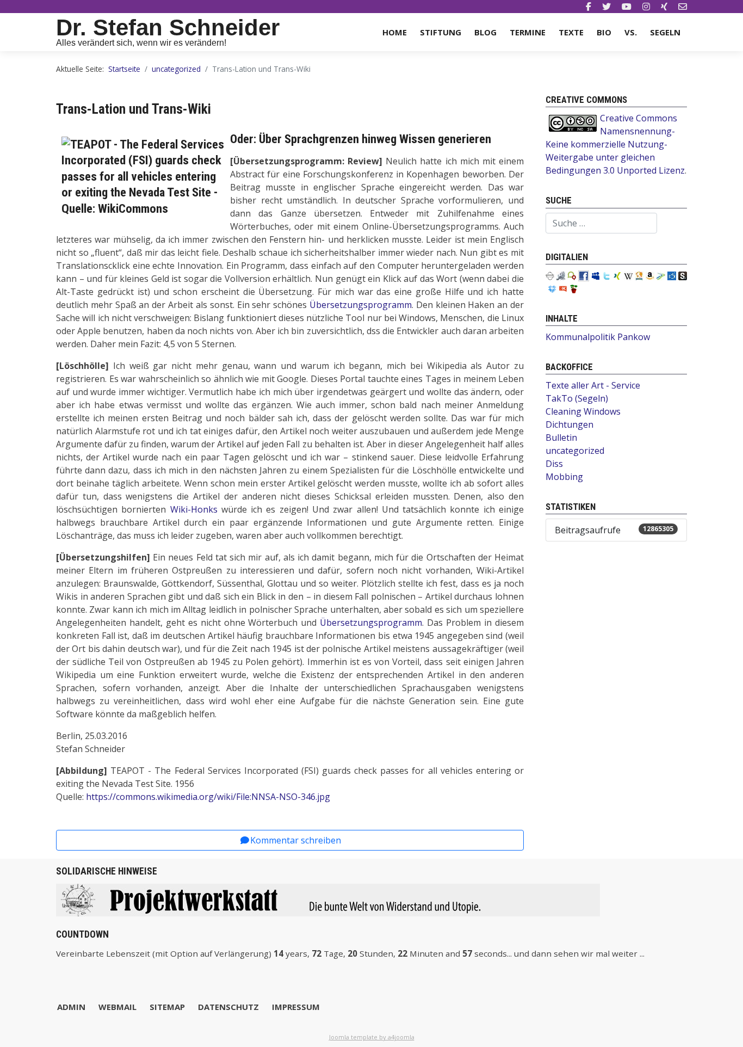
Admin (71, 1006)
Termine (528, 32)
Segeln (665, 32)
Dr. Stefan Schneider (168, 27)
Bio (604, 32)
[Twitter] (606, 6)
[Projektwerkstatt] (328, 899)
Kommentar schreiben (295, 840)
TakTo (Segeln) (577, 398)
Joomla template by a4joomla (371, 1037)
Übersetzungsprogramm (360, 305)
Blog (485, 32)
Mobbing (564, 477)
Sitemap (167, 1006)
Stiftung (440, 32)
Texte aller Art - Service (593, 385)
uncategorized (575, 451)
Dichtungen (569, 424)
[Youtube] (626, 6)
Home (394, 32)
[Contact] (682, 6)
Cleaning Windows (583, 411)
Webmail (117, 1006)
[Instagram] (646, 6)
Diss (554, 464)
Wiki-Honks (194, 509)
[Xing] (664, 6)
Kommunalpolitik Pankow (598, 337)
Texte (571, 32)
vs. (630, 32)
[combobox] (601, 223)
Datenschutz (228, 1006)
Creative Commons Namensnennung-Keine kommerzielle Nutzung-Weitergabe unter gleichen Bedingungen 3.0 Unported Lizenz (615, 144)
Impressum (296, 1006)
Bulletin (561, 438)
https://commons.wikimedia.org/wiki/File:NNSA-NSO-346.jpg (208, 797)
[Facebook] (588, 6)
